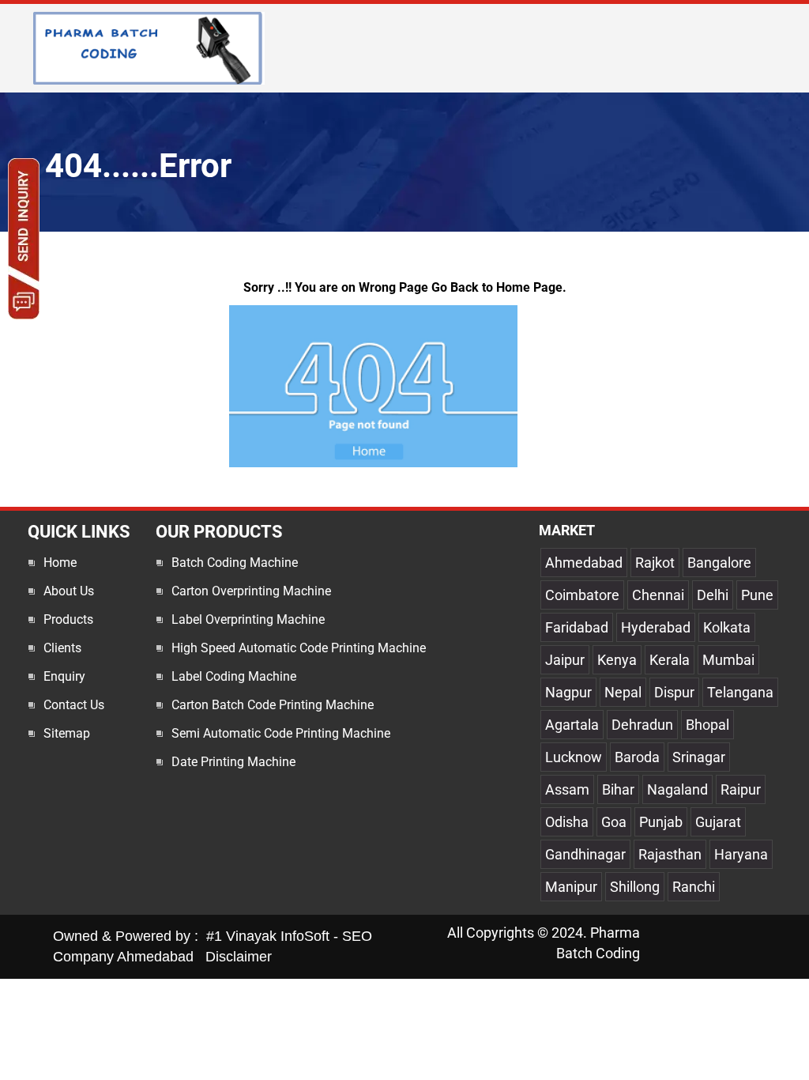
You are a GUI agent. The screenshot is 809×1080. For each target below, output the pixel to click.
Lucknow (573, 757)
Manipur (571, 886)
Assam (567, 789)
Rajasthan (670, 854)
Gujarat (718, 822)
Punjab (661, 822)
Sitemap (66, 733)
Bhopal (707, 724)
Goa (614, 822)
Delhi (712, 595)
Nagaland (677, 789)
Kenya (617, 659)
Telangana (740, 692)
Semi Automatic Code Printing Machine (280, 733)
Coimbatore (582, 595)
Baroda (637, 757)
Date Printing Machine (233, 761)
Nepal (623, 692)
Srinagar (698, 757)
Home (60, 562)
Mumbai (728, 659)
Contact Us (73, 704)
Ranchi (693, 886)
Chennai (658, 595)
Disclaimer (238, 957)
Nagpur (568, 692)
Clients (62, 647)
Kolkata (727, 627)
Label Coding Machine (233, 676)
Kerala (669, 659)
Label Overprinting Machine (248, 619)
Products (68, 619)
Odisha (567, 822)
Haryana (741, 854)
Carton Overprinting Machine (251, 591)
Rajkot (655, 562)
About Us (68, 591)
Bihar (618, 789)
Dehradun (642, 724)
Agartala (572, 724)
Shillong (635, 886)
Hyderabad (655, 627)
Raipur (741, 789)
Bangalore (719, 562)
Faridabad (576, 627)
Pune (757, 595)
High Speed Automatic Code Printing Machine (298, 647)
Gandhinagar (585, 854)
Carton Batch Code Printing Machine (272, 704)
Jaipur (565, 659)
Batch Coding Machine (234, 562)
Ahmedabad (584, 562)
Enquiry (64, 676)
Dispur (674, 692)
